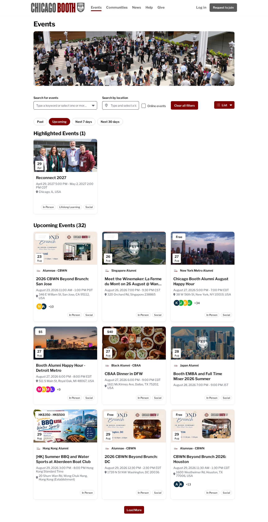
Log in (201, 7)
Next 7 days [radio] (83, 121)
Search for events (46, 97)
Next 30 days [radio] (110, 121)
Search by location (115, 97)
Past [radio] (40, 121)
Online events (156, 106)
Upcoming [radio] (59, 121)
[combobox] (120, 105)
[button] (93, 105)
